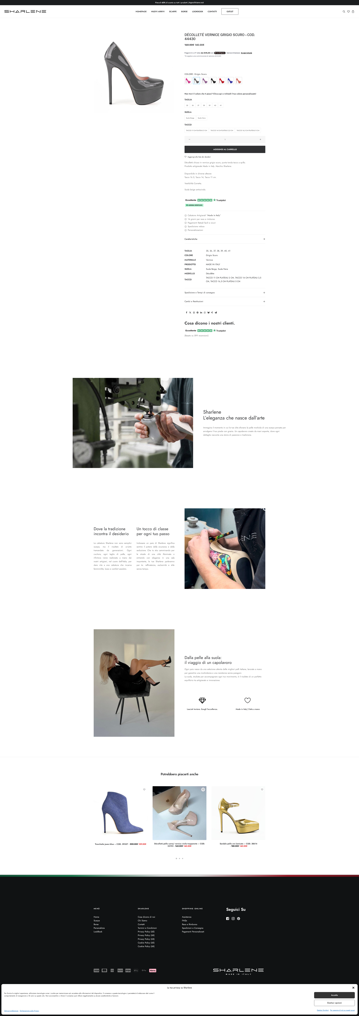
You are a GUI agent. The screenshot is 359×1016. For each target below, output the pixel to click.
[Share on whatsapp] (204, 312)
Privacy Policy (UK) (146, 935)
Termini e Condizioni (147, 928)
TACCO (188, 124)
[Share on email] (215, 312)
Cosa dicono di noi (146, 916)
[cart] (353, 11)
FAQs (184, 920)
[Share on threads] (193, 312)
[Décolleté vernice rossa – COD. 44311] (221, 80)
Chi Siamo (142, 920)
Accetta (334, 995)
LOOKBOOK (197, 11)
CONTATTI (212, 11)
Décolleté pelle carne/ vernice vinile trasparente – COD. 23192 (179, 844)
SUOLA (188, 112)
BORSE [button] (184, 11)
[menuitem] (141, 11)
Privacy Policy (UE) (146, 931)
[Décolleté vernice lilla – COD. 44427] (204, 80)
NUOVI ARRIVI (157, 11)
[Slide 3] (182, 858)
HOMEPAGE (141, 11)
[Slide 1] (176, 858)
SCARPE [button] (173, 11)
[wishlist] (348, 11)
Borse (96, 924)
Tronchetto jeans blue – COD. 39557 (120, 844)
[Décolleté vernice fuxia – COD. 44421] (188, 80)
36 (211, 250)
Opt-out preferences (11, 1011)
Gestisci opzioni (334, 1002)
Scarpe (97, 920)
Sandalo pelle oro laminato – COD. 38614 (238, 844)
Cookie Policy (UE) (146, 942)
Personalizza (99, 928)
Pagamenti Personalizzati (193, 931)
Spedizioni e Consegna (192, 928)
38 (218, 250)
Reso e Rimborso (189, 924)
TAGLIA (188, 99)
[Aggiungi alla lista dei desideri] (144, 789)
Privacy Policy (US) (146, 939)
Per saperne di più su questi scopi (342, 1010)
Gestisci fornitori (323, 1010)
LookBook (98, 931)
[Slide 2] (179, 858)
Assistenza (186, 916)
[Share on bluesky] (208, 312)
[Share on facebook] (186, 312)
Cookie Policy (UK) (146, 946)
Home (96, 916)
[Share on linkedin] (201, 312)
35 (207, 250)
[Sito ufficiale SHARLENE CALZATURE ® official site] (26, 11)
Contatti (141, 924)
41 (229, 250)
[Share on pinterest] (197, 312)
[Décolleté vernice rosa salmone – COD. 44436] (238, 80)
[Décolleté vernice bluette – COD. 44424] (230, 80)
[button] (353, 987)
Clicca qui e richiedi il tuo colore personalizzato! (234, 93)
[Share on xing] (212, 312)
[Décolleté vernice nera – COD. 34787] (213, 80)
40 (225, 250)
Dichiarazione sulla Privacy (29, 1011)
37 (214, 250)
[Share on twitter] (190, 312)
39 (222, 250)
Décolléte (210, 273)
